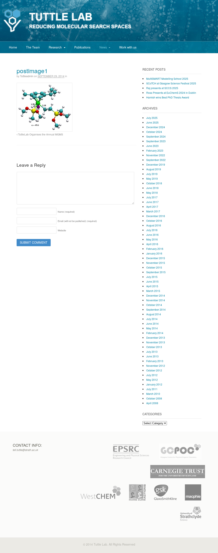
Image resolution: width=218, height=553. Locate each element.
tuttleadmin (26, 76)
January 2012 (154, 384)
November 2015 (155, 262)
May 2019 (152, 178)
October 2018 (154, 183)
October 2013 (154, 347)
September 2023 (156, 141)
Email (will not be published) (77, 221)
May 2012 (152, 379)
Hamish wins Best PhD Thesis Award (167, 97)
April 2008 (152, 403)
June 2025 (152, 122)
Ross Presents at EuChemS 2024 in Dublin (171, 92)
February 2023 (154, 150)
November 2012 (155, 365)
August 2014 (153, 314)
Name (66, 211)
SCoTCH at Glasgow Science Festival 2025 (171, 83)
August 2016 (153, 225)
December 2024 (155, 127)
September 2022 (156, 160)
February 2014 (154, 333)
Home (13, 47)
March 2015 (153, 291)
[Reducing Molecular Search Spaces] (67, 32)
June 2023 (152, 146)
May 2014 (152, 328)
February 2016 (154, 248)
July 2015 (152, 277)
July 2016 (152, 230)
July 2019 (152, 174)
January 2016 (154, 253)
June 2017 (152, 202)
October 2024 (154, 132)
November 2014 (155, 300)
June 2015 (152, 281)
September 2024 (156, 136)
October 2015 (154, 267)
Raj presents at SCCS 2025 (162, 88)
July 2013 (152, 351)
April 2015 (152, 286)
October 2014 (154, 305)
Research (55, 47)
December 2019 (155, 164)
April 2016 (152, 244)
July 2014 (152, 319)
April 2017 (152, 206)
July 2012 (152, 375)
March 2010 (153, 393)
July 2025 (152, 117)
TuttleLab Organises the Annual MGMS (40, 134)
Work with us (127, 47)
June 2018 (152, 188)
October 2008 (154, 398)
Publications (82, 47)
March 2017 (153, 211)
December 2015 (155, 258)
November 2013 (155, 342)
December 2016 (155, 216)
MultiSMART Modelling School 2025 (167, 78)
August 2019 (153, 169)
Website (62, 230)
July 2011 (152, 389)
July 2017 (152, 197)
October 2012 (154, 370)
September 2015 (156, 272)
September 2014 (156, 309)
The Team (33, 47)
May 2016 (152, 239)
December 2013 (155, 337)
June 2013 (152, 356)
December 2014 (155, 295)
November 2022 (155, 155)
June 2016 (152, 234)
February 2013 (154, 361)
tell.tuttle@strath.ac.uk (25, 450)
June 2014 (152, 323)
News (103, 47)
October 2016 (154, 220)
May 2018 (152, 192)
